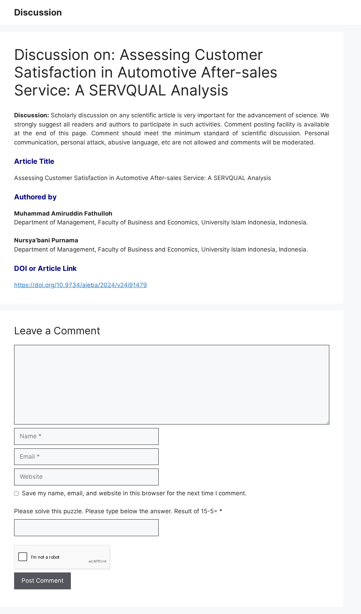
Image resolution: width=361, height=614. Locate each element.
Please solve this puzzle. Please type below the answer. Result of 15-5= (118, 511)
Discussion (38, 12)
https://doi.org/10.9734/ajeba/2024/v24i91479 (80, 285)
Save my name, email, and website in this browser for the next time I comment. (134, 493)
